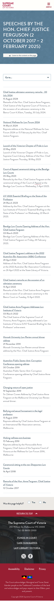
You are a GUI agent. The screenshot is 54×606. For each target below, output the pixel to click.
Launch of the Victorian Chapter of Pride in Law (25, 145)
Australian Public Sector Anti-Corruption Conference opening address (22, 362)
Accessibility (14, 568)
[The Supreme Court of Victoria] (10, 5)
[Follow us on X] (23, 556)
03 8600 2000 (29, 530)
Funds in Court (27, 538)
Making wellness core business (17, 437)
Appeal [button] (38, 182)
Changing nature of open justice (18, 387)
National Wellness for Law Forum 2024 (21, 122)
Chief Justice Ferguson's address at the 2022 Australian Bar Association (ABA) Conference (24, 254)
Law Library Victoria (27, 548)
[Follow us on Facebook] (30, 556)
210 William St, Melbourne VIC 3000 (27, 527)
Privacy (42, 568)
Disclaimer (29, 568)
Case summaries (27, 543)
